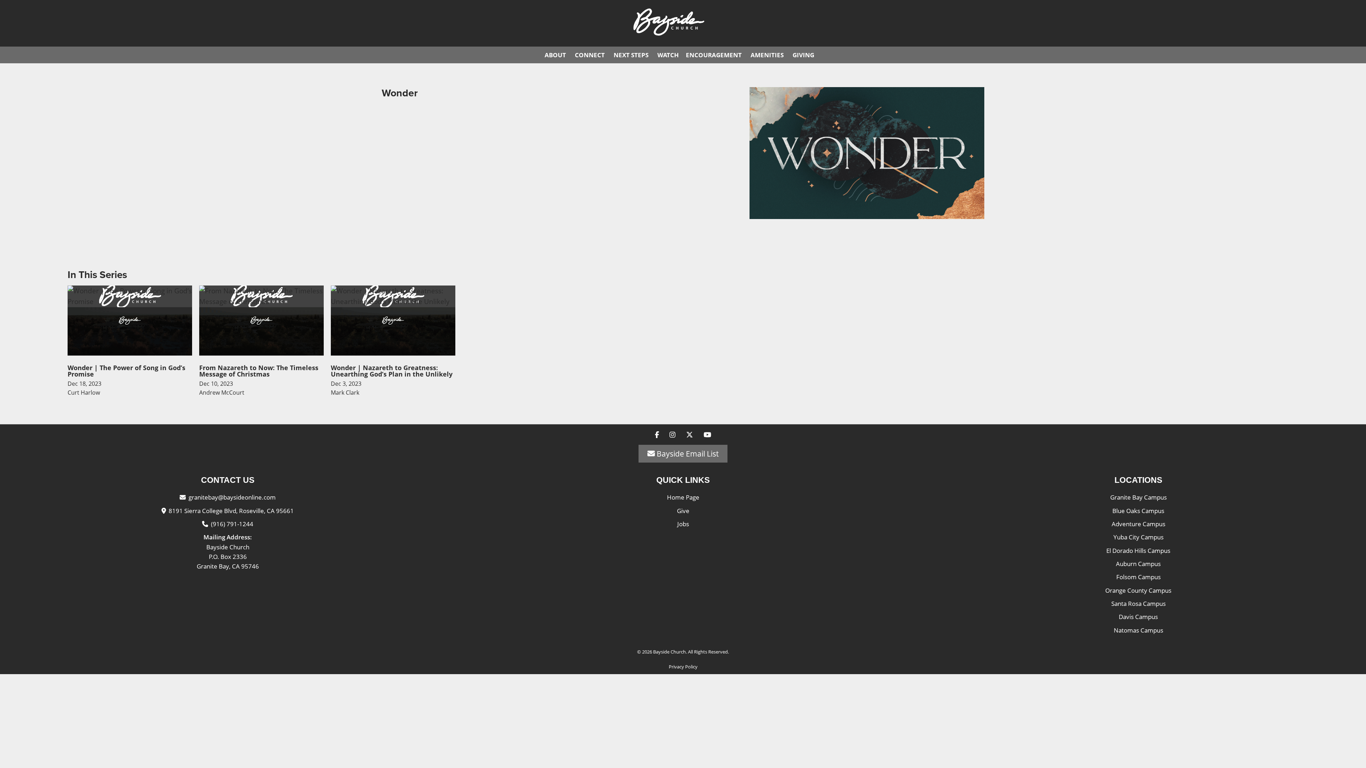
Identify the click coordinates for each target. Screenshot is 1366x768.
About (555, 55)
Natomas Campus (1138, 630)
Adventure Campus (1138, 524)
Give (683, 511)
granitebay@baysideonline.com (232, 497)
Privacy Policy (683, 666)
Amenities (767, 55)
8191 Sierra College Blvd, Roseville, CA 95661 (231, 511)
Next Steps (631, 55)
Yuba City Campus (1138, 537)
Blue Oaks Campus (1138, 511)
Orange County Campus (1138, 590)
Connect (590, 55)
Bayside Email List (687, 454)
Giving (803, 55)
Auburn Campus (1138, 564)
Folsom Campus (1138, 577)
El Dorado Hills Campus (1138, 550)
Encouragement (714, 55)
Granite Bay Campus (1138, 497)
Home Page (683, 497)
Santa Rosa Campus (1138, 603)
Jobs (683, 524)
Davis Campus (1138, 617)
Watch (668, 55)
